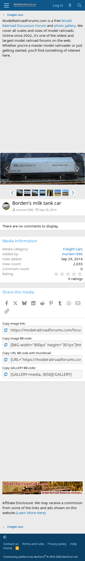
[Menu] (6, 5)
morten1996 (24, 210)
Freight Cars (73, 249)
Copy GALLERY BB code (18, 368)
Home (7, 548)
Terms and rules (33, 544)
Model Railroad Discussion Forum (37, 23)
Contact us (10, 544)
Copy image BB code (16, 338)
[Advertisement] (42, 105)
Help (73, 544)
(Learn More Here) (31, 512)
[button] (12, 193)
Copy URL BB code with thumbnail (26, 353)
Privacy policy (57, 544)
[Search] (79, 5)
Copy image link (13, 323)
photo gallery (65, 25)
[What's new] (70, 5)
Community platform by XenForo (40, 556)
